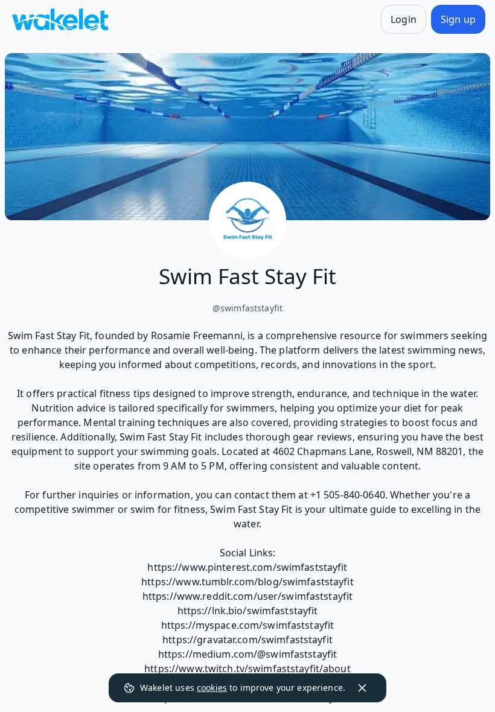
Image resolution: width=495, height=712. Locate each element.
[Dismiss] (362, 688)
